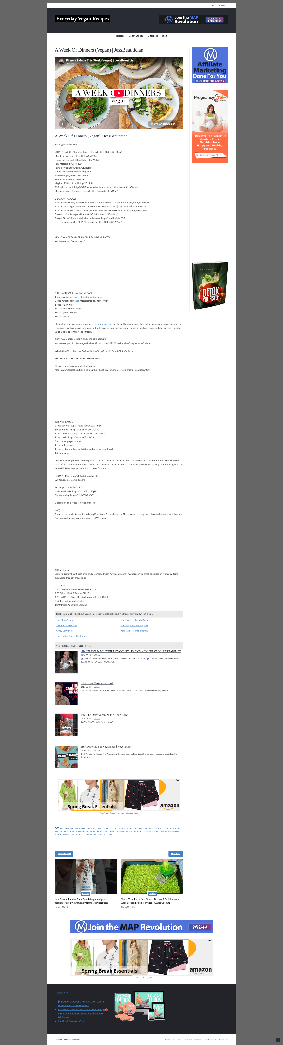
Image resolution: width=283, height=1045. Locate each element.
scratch (140, 831)
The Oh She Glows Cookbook (71, 636)
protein (124, 831)
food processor (104, 324)
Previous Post (64, 854)
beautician (69, 828)
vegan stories (61, 834)
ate (61, 828)
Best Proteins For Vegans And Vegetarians (106, 746)
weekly (103, 834)
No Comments (61, 907)
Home (212, 5)
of (106, 831)
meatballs (72, 831)
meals (57, 831)
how (140, 828)
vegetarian (87, 834)
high (135, 828)
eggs (98, 828)
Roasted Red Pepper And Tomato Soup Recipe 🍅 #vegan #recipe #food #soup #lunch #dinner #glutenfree (83, 1013)
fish (103, 828)
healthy (128, 828)
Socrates (76, 1039)
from (120, 828)
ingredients (155, 828)
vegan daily (173, 831)
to (153, 831)
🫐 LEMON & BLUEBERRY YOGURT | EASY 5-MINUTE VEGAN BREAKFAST (131, 651)
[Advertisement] (119, 267)
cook (77, 828)
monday (91, 831)
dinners (91, 828)
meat (63, 831)
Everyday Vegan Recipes (82, 18)
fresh (114, 828)
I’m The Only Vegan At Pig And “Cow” (104, 714)
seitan (148, 831)
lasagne (170, 828)
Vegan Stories (136, 36)
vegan (164, 831)
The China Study (64, 620)
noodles (100, 831)
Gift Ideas (221, 5)
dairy (84, 828)
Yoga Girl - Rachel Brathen (134, 631)
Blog (164, 36)
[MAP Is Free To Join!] (193, 23)
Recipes (120, 36)
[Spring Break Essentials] (119, 810)
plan (117, 831)
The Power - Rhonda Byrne (134, 620)
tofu (157, 831)
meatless (82, 831)
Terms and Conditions (192, 1039)
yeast (76, 301)
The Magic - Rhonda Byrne (134, 625)
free (108, 828)
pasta (111, 831)
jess (164, 828)
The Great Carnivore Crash (97, 683)
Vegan (97, 655)
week (96, 834)
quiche (132, 831)
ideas (145, 828)
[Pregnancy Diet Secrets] (210, 162)
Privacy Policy (210, 1039)
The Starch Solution (66, 625)
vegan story (75, 834)
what (110, 834)
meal (177, 828)
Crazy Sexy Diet (64, 631)
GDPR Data (223, 1039)
